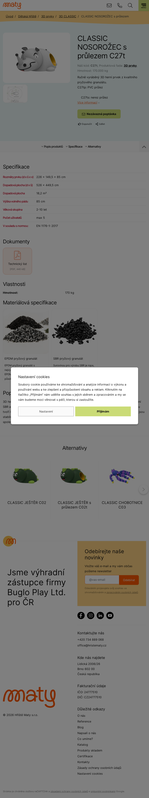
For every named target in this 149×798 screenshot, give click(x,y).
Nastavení (46, 411)
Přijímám (103, 411)
